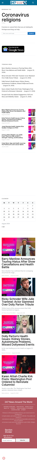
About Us (6, 408)
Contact (12, 408)
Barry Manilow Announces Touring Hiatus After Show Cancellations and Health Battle (13, 111)
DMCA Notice (20, 406)
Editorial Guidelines (9, 406)
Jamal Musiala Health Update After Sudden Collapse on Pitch (13, 127)
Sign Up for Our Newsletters (8, 436)
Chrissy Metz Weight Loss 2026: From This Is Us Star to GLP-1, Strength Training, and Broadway (12, 136)
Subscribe (22, 440)
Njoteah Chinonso (6, 353)
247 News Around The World (8, 313)
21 (23, 214)
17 (4, 214)
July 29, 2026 (5, 146)
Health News (5, 255)
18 (9, 214)
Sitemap (23, 409)
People (4, 295)
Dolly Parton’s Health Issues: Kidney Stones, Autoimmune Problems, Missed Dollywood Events (13, 119)
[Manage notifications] (3, 458)
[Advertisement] (18, 173)
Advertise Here (15, 409)
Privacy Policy (29, 406)
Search (31, 33)
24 (4, 217)
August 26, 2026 (6, 114)
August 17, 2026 (5, 130)
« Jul (3, 227)
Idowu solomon (5, 275)
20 (18, 214)
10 (4, 211)
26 (13, 217)
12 (13, 211)
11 (8, 211)
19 (13, 214)
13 (18, 211)
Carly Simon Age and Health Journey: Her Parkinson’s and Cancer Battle (14, 143)
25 (9, 217)
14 (23, 211)
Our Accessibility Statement (25, 408)
